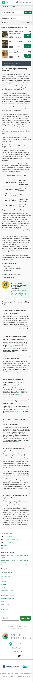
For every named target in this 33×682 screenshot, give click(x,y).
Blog (2, 601)
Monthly (27, 12)
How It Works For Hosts (7, 593)
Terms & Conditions (6, 572)
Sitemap (3, 579)
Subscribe (25, 618)
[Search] (2, 12)
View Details (28, 36)
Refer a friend (5, 604)
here (17, 441)
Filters (4, 22)
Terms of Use (18, 394)
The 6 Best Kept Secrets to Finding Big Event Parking (15, 565)
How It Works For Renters (8, 590)
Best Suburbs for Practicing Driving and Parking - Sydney (15, 556)
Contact (3, 584)
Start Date (4, 17)
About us (3, 581)
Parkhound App (5, 576)
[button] (26, 22)
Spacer (28, 676)
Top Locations (5, 587)
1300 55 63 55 (24, 2)
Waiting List (4, 609)
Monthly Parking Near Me (8, 595)
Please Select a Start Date (9, 18)
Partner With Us (5, 607)
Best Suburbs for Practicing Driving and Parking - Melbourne (15, 561)
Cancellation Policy (10, 348)
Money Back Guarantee (7, 598)
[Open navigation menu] (30, 3)
